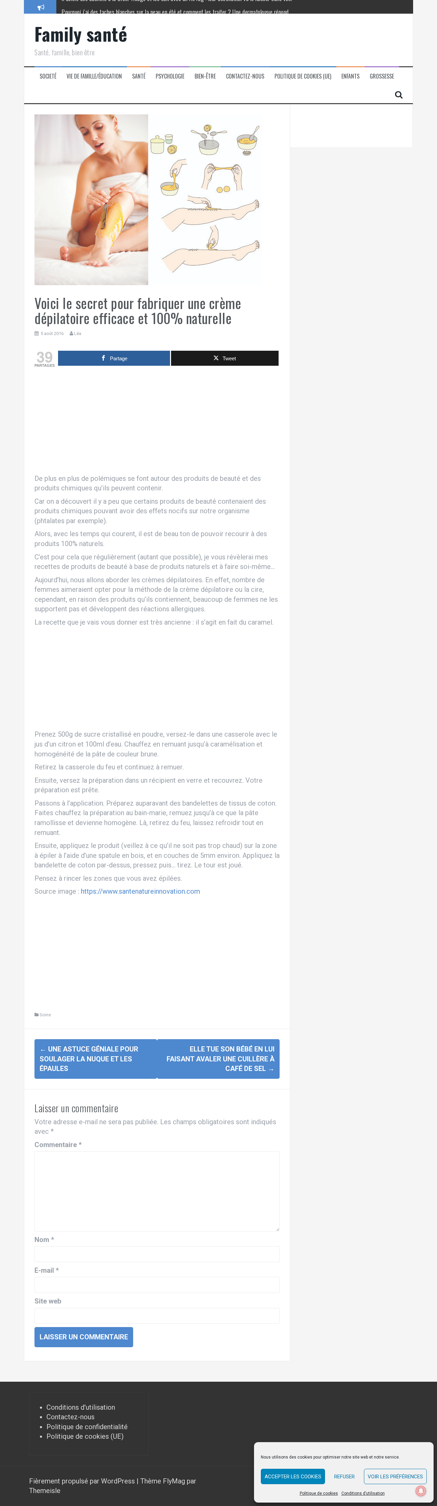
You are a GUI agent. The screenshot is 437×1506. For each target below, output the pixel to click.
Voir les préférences (395, 1477)
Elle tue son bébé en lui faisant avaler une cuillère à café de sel (220, 1059)
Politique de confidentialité (87, 1427)
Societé (48, 76)
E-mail (46, 1270)
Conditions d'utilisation (80, 1407)
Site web (47, 1301)
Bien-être (205, 76)
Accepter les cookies (293, 1477)
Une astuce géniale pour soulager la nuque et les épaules (89, 1059)
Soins (45, 1014)
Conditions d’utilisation (363, 1493)
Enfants (350, 76)
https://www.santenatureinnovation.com (140, 891)
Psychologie (170, 76)
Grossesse (382, 76)
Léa (77, 333)
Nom (44, 1240)
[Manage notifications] (420, 1491)
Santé (138, 76)
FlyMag (174, 1481)
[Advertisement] (157, 422)
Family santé (80, 33)
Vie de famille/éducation (94, 76)
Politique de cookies (319, 1493)
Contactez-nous (245, 76)
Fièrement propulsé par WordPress (83, 1481)
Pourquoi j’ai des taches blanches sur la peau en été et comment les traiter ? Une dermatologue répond (175, 6)
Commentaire (58, 1145)
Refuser (344, 1477)
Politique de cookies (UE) (302, 76)
